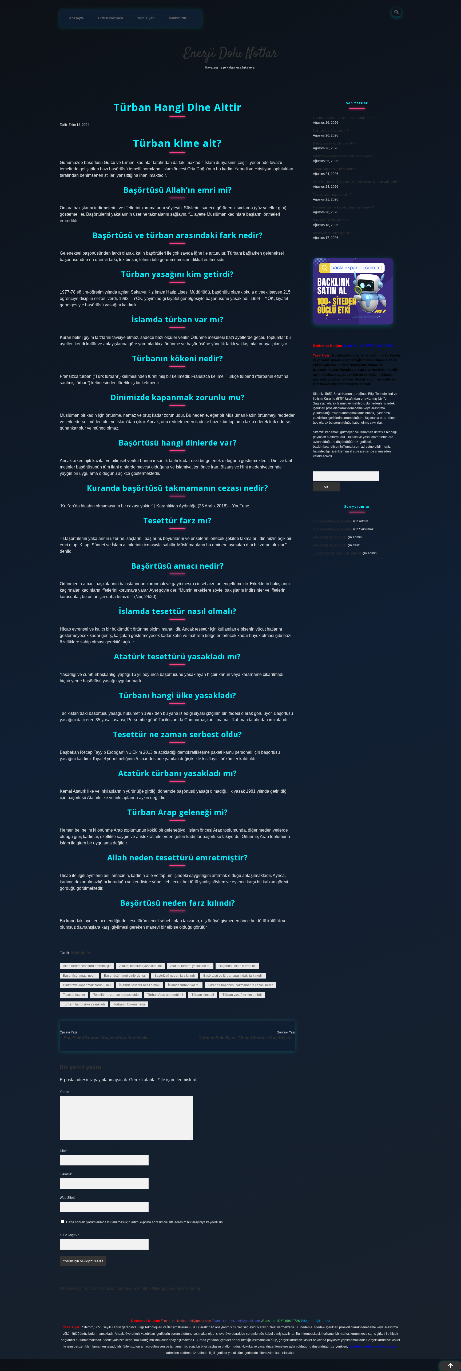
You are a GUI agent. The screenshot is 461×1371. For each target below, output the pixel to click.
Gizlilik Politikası (110, 18)
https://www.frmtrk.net (80, 1288)
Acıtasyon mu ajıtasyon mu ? (333, 233)
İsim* (63, 1151)
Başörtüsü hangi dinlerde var (125, 975)
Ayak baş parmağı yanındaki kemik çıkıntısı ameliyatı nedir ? (356, 182)
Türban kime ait (203, 995)
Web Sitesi (67, 1198)
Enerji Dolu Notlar (231, 53)
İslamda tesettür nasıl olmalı (139, 985)
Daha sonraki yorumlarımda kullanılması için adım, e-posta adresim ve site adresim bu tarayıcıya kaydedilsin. (145, 1222)
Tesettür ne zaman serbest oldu (116, 995)
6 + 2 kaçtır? (70, 1235)
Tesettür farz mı (74, 995)
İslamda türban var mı (183, 985)
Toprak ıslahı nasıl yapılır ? (332, 195)
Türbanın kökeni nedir (129, 1004)
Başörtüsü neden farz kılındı (174, 975)
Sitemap (193, 1288)
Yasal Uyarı (145, 18)
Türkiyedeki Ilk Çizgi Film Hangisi (337, 553)
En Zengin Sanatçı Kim (329, 537)
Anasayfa (76, 18)
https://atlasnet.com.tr (121, 1288)
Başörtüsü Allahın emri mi (237, 966)
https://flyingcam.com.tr (163, 1288)
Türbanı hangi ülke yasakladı (84, 1004)
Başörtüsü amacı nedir (79, 975)
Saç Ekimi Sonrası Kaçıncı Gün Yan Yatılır (106, 1038)
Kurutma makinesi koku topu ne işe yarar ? (344, 156)
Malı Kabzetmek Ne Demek (332, 521)
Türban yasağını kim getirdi (242, 995)
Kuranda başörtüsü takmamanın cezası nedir (240, 985)
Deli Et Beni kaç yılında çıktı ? (334, 143)
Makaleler (80, 953)
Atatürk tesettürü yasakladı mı (140, 966)
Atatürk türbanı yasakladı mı (190, 966)
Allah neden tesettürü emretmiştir (87, 966)
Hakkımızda (178, 18)
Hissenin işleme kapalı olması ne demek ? (343, 207)
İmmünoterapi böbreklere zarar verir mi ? (342, 118)
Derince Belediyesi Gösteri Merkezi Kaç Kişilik (244, 1038)
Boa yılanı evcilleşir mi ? (330, 220)
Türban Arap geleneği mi (165, 995)
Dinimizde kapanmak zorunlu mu (87, 985)
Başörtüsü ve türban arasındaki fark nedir (233, 975)
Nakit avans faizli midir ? (330, 131)
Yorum (64, 1092)
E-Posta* (66, 1174)
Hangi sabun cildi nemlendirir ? (335, 169)
